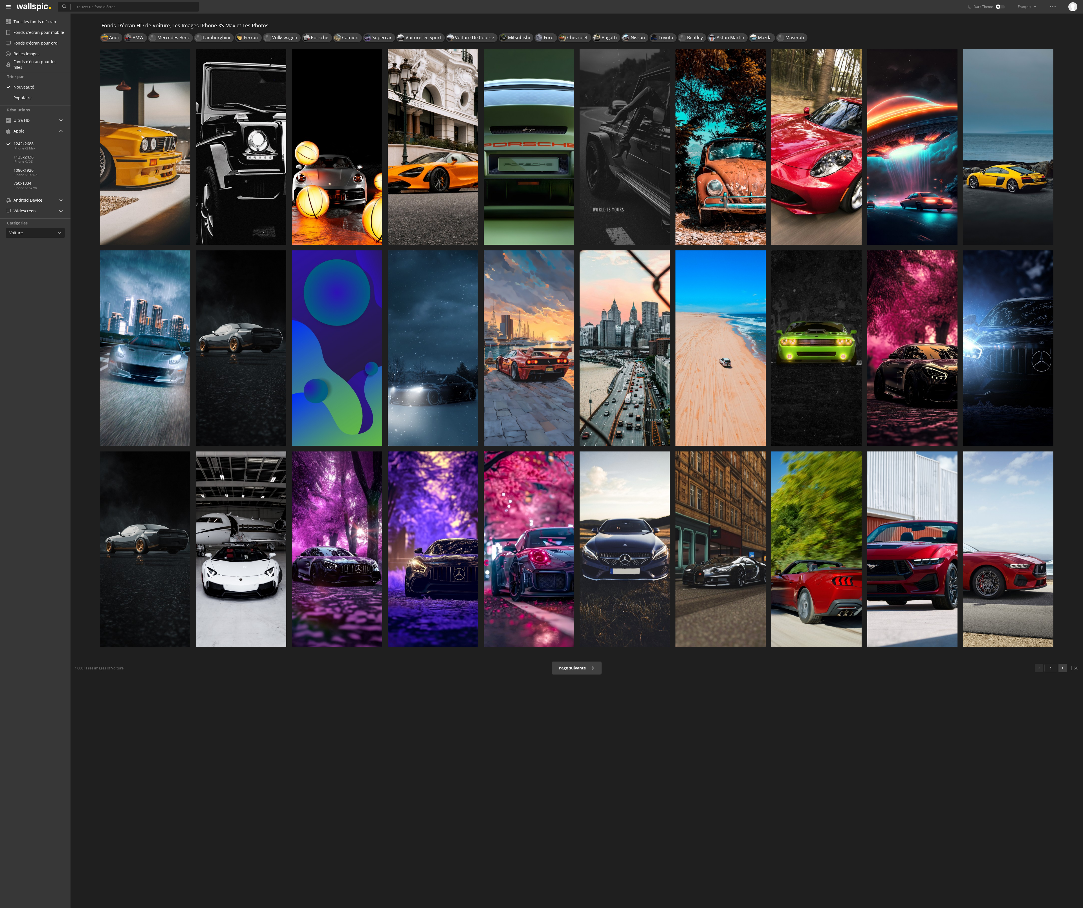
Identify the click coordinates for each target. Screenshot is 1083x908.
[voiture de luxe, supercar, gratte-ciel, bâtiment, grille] (145, 348)
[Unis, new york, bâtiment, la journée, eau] (625, 348)
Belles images (26, 53)
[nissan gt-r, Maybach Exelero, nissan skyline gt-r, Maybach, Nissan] (912, 348)
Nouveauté (24, 87)
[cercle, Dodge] (337, 348)
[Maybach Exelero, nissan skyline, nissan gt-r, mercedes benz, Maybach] (337, 549)
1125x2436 (24, 157)
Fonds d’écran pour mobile (39, 32)
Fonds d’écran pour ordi (36, 43)
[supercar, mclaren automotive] (433, 146)
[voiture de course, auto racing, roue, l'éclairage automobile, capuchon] (816, 348)
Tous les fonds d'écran (35, 21)
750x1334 (22, 183)
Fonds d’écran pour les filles (35, 64)
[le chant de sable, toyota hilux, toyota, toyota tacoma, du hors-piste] (720, 348)
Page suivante (573, 668)
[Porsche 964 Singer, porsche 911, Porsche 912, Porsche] (529, 146)
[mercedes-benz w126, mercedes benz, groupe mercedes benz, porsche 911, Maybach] (1008, 348)
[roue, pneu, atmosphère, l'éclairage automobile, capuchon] (433, 348)
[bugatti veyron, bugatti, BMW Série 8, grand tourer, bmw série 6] (720, 549)
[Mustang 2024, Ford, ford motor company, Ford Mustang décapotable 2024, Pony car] (1008, 549)
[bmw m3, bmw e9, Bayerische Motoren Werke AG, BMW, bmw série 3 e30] (145, 146)
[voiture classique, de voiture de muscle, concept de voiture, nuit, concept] (912, 146)
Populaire (23, 97)
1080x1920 (24, 170)
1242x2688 (24, 144)
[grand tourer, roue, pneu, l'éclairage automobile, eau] (529, 348)
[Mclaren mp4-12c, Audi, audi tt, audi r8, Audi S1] (1008, 146)
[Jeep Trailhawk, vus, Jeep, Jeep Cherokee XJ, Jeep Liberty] (433, 549)
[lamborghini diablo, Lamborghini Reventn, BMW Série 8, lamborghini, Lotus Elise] (145, 549)
